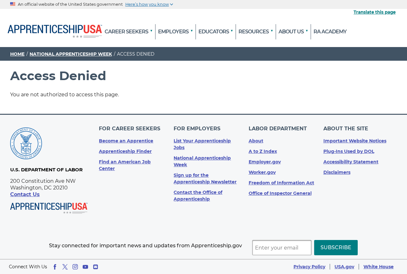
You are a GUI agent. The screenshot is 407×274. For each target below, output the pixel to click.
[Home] (55, 32)
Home (17, 54)
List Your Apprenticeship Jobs (202, 144)
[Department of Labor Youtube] (85, 267)
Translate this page (375, 12)
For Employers (197, 129)
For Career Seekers (129, 129)
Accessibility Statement (350, 162)
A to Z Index (263, 151)
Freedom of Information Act (281, 183)
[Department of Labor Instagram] (75, 267)
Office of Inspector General (280, 193)
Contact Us (25, 194)
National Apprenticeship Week (71, 54)
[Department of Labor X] (65, 267)
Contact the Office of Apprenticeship (198, 195)
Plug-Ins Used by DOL (348, 151)
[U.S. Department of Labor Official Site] (26, 144)
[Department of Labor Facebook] (55, 267)
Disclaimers (336, 172)
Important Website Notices (354, 141)
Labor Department (278, 129)
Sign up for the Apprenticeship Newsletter (205, 178)
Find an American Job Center (125, 165)
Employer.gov (265, 162)
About (256, 141)
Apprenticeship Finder (125, 151)
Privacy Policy (309, 267)
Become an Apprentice (126, 141)
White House (378, 267)
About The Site (345, 129)
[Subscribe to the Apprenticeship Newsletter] (95, 267)
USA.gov (344, 267)
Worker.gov (262, 172)
